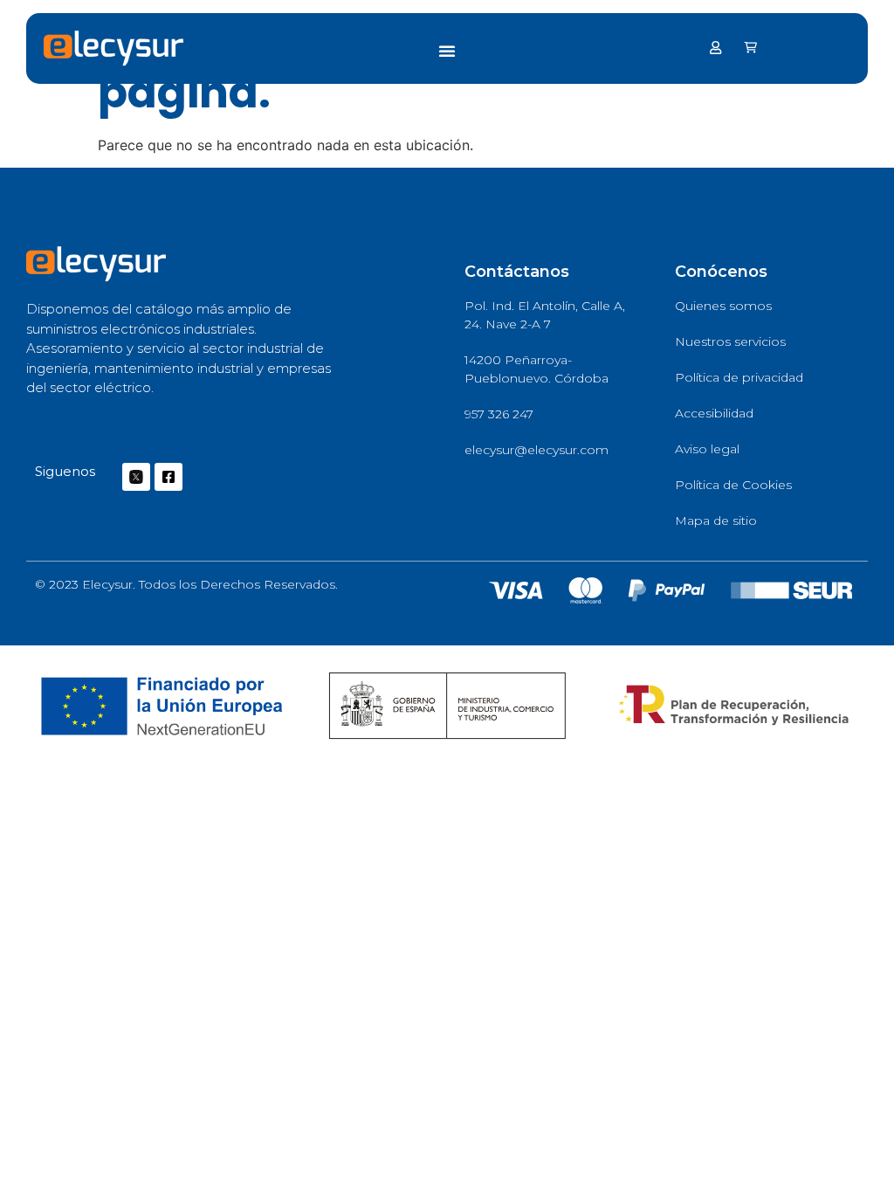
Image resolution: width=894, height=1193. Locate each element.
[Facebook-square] (168, 477)
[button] (447, 51)
